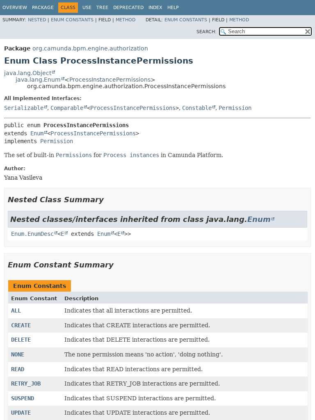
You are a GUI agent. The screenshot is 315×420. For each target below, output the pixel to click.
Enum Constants (72, 20)
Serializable (23, 108)
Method (125, 20)
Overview (14, 7)
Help (173, 7)
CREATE (21, 325)
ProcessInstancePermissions (110, 79)
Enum (36, 133)
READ (17, 369)
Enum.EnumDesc (32, 234)
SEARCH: (206, 31)
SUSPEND (22, 398)
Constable (197, 108)
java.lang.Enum (38, 79)
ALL (16, 310)
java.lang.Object (27, 73)
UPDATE (21, 412)
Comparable (66, 108)
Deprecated (128, 7)
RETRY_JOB (26, 383)
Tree (102, 7)
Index (155, 7)
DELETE (21, 339)
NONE (17, 354)
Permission (235, 108)
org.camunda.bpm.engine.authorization (90, 48)
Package (43, 7)
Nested (37, 20)
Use (86, 7)
